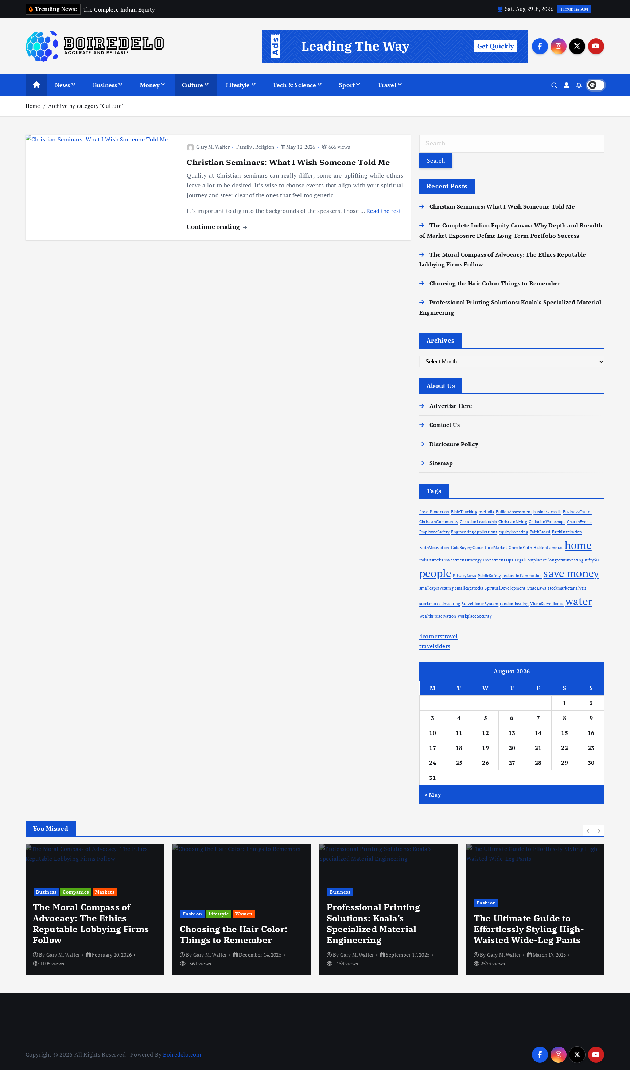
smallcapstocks (469, 588)
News (62, 85)
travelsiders (434, 646)
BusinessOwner (577, 511)
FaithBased (540, 531)
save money (571, 573)
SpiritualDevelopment (505, 588)
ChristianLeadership (478, 521)
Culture (192, 85)
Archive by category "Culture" (86, 105)
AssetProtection (434, 511)
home (578, 545)
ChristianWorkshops (547, 521)
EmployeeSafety (434, 531)
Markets (104, 892)
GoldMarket (496, 547)
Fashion (192, 914)
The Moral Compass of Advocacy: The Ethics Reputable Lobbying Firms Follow (91, 923)
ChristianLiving (512, 521)
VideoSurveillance (547, 603)
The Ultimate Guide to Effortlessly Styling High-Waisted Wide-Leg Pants (529, 929)
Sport (347, 85)
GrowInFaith (520, 547)
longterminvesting (565, 560)
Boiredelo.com (182, 1054)
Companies (76, 892)
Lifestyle (238, 85)
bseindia (486, 511)
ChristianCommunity (438, 521)
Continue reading (214, 226)
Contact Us (444, 425)
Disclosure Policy (453, 444)
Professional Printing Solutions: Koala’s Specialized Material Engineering (373, 923)
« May (432, 794)
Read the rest (383, 211)
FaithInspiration (567, 531)
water (578, 601)
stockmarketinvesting (439, 603)
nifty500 (592, 560)
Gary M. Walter (213, 146)
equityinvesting (513, 531)
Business (105, 85)
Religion (264, 146)
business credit (547, 511)
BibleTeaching (464, 511)
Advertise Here (450, 406)
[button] (588, 830)
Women (244, 914)
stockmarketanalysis (567, 588)
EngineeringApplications (474, 531)
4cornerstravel (438, 636)
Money (149, 85)
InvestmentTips (498, 560)
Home (33, 105)
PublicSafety (489, 575)
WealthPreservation (437, 616)
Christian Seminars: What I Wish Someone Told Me (288, 162)
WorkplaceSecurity (475, 616)
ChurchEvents (579, 521)
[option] (95, 909)
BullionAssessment (514, 511)
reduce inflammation (522, 575)
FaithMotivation (434, 547)
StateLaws (536, 588)
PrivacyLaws (464, 575)
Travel (387, 85)
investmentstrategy (463, 560)
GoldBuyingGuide (467, 547)
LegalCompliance (531, 560)
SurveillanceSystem (480, 603)
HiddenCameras (548, 547)
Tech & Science (294, 85)
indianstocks (431, 560)
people (435, 573)
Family (244, 146)
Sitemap (441, 463)
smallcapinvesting (436, 588)
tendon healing (514, 603)
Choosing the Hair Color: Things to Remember (494, 283)
